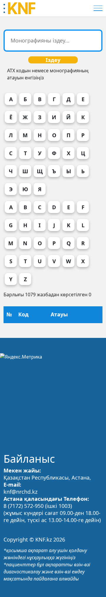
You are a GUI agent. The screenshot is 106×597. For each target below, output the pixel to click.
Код (23, 314)
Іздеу (53, 59)
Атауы (59, 314)
